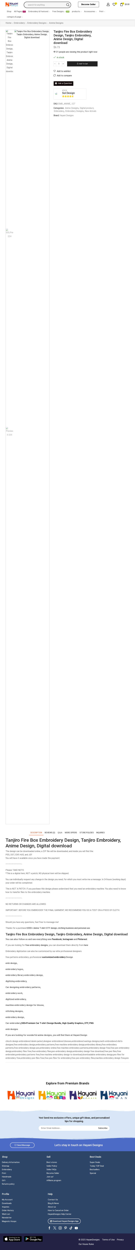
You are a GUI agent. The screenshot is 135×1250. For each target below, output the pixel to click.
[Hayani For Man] (113, 1095)
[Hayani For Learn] (83, 1095)
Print (101, 11)
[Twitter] (54, 1227)
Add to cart (83, 64)
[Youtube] (76, 1227)
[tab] (36, 832)
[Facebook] (49, 1227)
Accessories (89, 11)
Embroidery (19, 23)
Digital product (87, 108)
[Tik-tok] (70, 1227)
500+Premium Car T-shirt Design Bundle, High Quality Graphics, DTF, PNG (57, 1023)
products (76, 11)
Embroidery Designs (37, 23)
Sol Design (68, 93)
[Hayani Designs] (21, 1095)
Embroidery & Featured (38, 11)
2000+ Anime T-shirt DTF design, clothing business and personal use (58, 928)
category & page (14, 17)
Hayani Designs (67, 115)
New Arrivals (90, 111)
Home (8, 23)
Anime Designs (56, 23)
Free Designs (60, 11)
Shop (9, 11)
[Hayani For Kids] (52, 1095)
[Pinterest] (65, 1227)
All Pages (19, 11)
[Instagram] (60, 1227)
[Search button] (68, 5)
